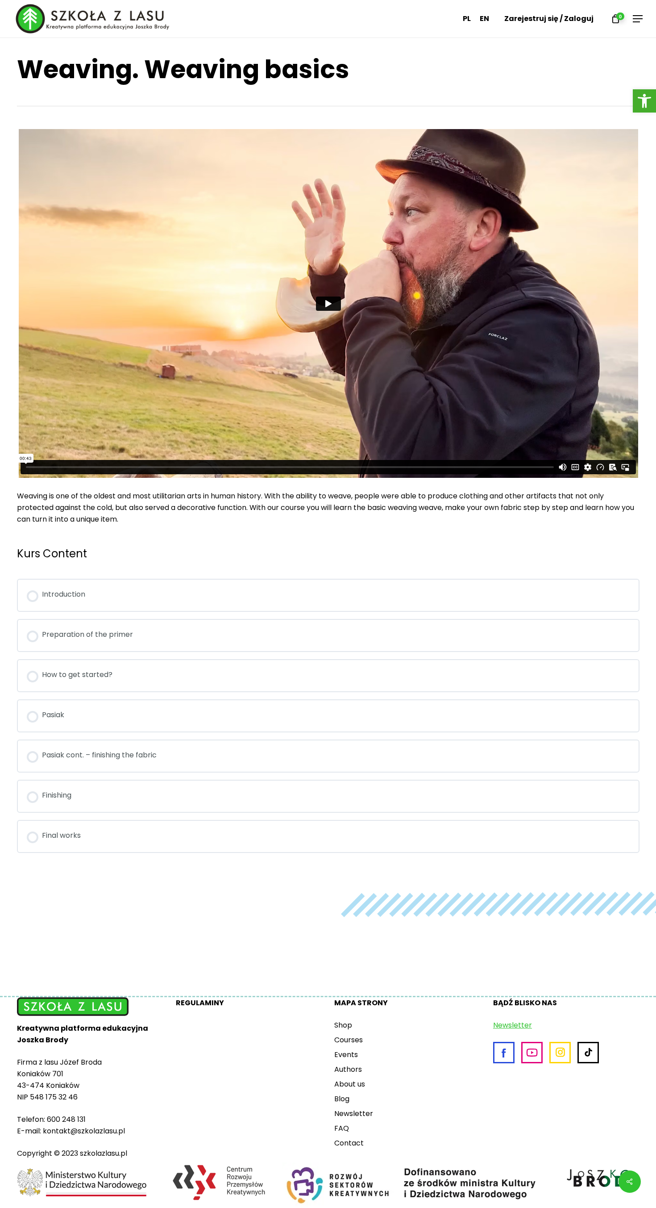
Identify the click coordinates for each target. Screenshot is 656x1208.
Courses (348, 1040)
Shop (343, 1025)
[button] (644, 101)
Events (346, 1054)
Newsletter (353, 1113)
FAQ (341, 1128)
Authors (348, 1069)
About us (349, 1084)
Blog (341, 1099)
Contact (349, 1143)
